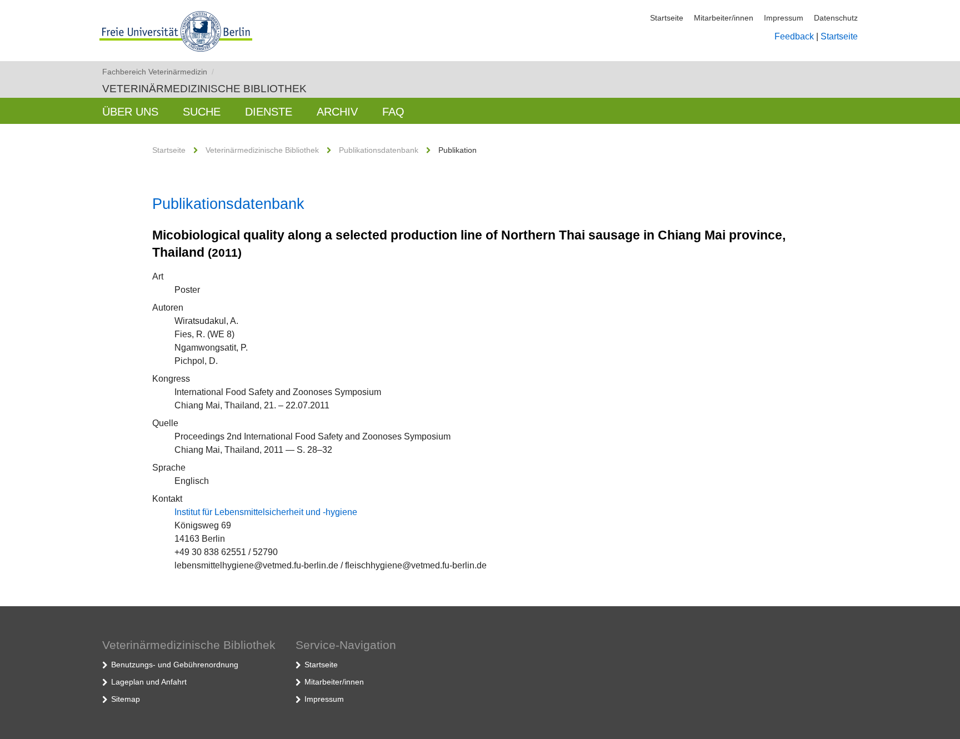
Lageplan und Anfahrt (149, 681)
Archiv (337, 112)
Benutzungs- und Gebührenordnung (174, 664)
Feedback (794, 36)
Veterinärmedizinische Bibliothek (204, 88)
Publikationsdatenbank (378, 150)
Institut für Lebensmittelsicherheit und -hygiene (265, 512)
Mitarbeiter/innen (723, 17)
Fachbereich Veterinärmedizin (158, 72)
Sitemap (125, 699)
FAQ (393, 112)
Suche (202, 112)
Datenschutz (836, 17)
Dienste (268, 112)
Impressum (783, 17)
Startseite (666, 17)
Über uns (130, 112)
